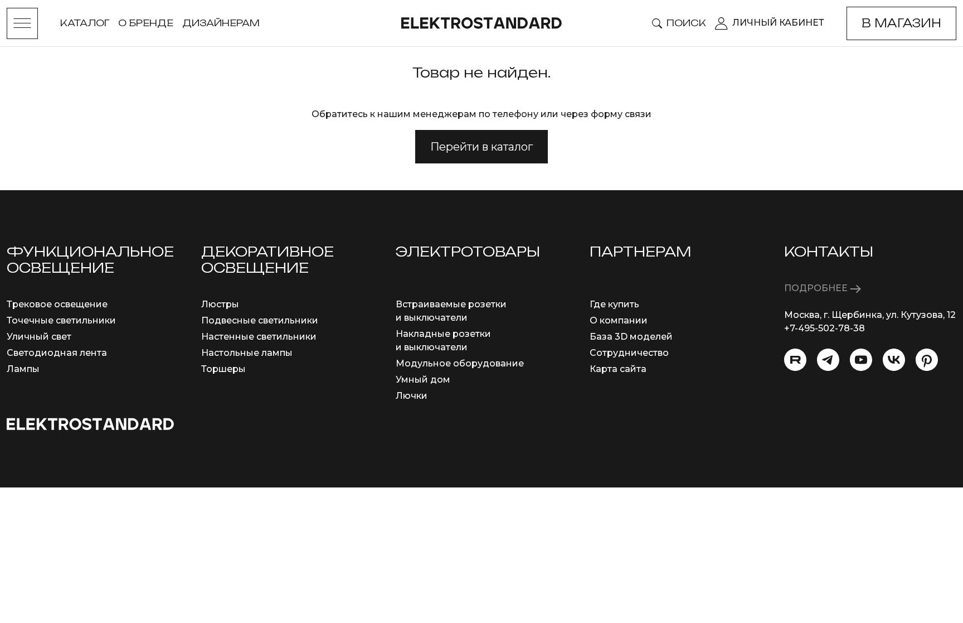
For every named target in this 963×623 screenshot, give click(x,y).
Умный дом (423, 379)
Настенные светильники (259, 336)
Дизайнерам (221, 22)
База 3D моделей (631, 336)
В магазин (901, 23)
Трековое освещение (57, 304)
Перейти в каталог (481, 146)
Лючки (411, 395)
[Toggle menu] (22, 23)
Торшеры (223, 369)
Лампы (23, 369)
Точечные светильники (61, 320)
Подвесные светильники (259, 320)
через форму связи (606, 114)
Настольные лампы (247, 352)
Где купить (614, 304)
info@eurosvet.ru (823, 341)
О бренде (145, 22)
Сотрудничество (629, 352)
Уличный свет (39, 336)
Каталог (84, 22)
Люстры (220, 304)
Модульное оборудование (460, 363)
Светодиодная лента (57, 352)
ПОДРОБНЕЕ (817, 288)
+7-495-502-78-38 (824, 328)
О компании (619, 320)
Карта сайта (618, 369)
